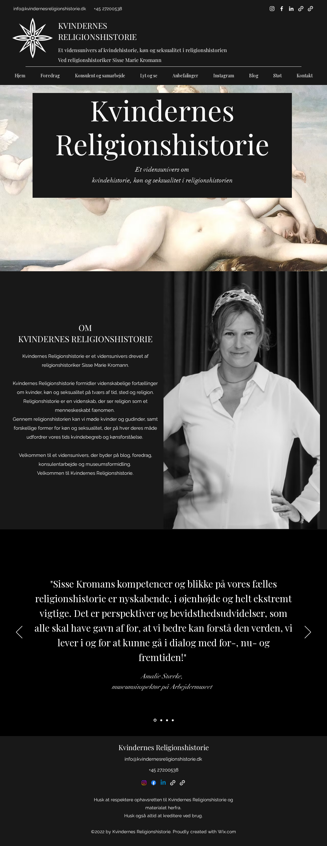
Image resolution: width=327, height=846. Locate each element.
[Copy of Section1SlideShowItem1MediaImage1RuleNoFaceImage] (160, 720)
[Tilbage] (19, 632)
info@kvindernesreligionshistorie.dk (49, 8)
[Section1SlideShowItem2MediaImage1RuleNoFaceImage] (167, 720)
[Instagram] (272, 8)
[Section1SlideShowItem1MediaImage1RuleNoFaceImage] (155, 720)
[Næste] (308, 632)
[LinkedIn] (291, 8)
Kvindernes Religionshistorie (163, 747)
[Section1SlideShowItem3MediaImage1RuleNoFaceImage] (173, 720)
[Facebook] (281, 8)
